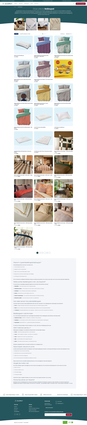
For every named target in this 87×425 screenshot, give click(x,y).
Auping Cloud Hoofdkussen (19, 55)
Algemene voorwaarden (18, 422)
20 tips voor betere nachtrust (34, 408)
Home (15, 6)
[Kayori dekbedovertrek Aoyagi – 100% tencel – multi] (63, 188)
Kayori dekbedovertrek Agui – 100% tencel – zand (43, 175)
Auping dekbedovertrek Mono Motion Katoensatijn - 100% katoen (23, 104)
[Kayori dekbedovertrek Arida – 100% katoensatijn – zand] (43, 212)
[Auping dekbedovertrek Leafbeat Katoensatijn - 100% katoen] (23, 68)
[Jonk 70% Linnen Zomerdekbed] (43, 116)
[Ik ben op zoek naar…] (74, 4)
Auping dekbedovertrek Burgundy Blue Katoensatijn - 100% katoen (41, 56)
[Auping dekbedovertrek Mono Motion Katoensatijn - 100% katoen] (23, 92)
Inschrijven (69, 414)
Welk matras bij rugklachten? (34, 411)
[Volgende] (50, 253)
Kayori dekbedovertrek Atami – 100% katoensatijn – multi (23, 247)
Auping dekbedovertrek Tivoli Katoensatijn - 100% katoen (23, 128)
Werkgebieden (16, 411)
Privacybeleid (25, 422)
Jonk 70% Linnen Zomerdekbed (39, 127)
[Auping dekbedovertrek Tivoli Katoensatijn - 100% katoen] (23, 116)
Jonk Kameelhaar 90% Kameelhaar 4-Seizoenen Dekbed (22, 152)
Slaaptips (30, 406)
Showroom (16, 408)
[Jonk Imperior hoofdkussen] (63, 116)
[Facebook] (15, 414)
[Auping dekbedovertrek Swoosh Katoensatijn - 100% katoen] (63, 92)
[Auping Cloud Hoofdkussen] (23, 45)
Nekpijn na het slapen (32, 409)
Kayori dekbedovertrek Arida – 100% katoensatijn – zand (43, 223)
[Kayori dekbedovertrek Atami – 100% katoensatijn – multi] (23, 236)
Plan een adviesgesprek (81, 3)
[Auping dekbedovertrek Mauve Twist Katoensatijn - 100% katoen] (43, 68)
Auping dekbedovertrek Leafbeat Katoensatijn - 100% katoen (22, 80)
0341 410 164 (59, 401)
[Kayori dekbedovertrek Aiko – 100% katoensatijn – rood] (23, 188)
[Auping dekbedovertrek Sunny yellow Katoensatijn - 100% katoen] (43, 92)
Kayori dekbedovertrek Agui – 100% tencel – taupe (23, 175)
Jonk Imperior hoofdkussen (59, 127)
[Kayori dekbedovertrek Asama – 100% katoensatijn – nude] (63, 212)
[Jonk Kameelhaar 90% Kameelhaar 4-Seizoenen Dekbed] (23, 140)
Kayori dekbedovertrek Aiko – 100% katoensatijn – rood (23, 199)
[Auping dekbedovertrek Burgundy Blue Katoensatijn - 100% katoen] (43, 45)
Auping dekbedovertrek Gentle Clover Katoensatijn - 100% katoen (63, 56)
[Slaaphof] (7, 3)
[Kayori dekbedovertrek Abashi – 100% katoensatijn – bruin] (63, 140)
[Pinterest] (19, 414)
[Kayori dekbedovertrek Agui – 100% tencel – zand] (43, 164)
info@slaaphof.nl (60, 403)
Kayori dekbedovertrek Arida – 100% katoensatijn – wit (23, 223)
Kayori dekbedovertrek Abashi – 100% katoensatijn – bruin (63, 152)
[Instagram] (17, 414)
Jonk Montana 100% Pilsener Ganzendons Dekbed (43, 151)
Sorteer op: (63, 33)
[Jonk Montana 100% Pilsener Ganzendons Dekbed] (43, 140)
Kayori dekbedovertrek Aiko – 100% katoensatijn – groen (63, 175)
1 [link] (37, 252)
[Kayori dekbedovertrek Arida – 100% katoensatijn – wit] (23, 212)
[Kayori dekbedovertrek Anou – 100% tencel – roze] (43, 188)
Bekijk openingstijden (49, 407)
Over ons (15, 409)
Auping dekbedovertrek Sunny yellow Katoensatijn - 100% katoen (41, 104)
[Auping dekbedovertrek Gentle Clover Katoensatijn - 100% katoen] (63, 45)
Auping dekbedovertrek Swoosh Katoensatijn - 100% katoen (62, 104)
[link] (19, 24)
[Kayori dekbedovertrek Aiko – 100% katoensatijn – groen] (63, 164)
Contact (15, 406)
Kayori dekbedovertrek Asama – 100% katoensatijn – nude (63, 223)
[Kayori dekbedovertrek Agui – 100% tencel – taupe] (23, 164)
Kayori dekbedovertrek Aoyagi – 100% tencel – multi (62, 199)
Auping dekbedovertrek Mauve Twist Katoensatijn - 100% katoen (43, 80)
